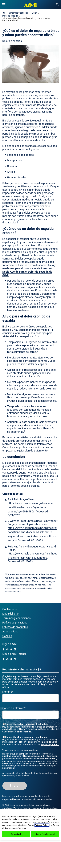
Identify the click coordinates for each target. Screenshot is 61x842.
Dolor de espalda (10, 16)
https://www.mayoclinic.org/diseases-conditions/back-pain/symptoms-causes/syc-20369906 (30, 507)
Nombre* (7, 691)
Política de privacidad (14, 622)
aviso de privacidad (45, 758)
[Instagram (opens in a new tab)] (15, 649)
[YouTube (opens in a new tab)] (7, 649)
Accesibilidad (10, 631)
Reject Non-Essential (45, 834)
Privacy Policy (42, 825)
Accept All (16, 834)
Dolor (34, 13)
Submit (57, 4)
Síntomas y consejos (18, 13)
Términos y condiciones (16, 618)
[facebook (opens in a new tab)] (3, 649)
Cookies (7, 635)
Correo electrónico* (13, 708)
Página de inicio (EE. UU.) (4, 13)
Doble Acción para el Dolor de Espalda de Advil (27, 273)
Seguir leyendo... (24, 731)
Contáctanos (9, 609)
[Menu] (3, 4)
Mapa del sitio (10, 613)
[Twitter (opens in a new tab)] (11, 649)
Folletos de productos (15, 627)
